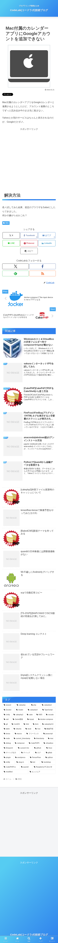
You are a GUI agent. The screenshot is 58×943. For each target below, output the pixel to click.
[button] (29, 251)
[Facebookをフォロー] (42, 266)
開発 (7, 223)
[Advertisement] (29, 160)
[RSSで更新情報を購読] (42, 273)
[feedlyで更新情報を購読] (15, 273)
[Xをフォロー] (15, 266)
